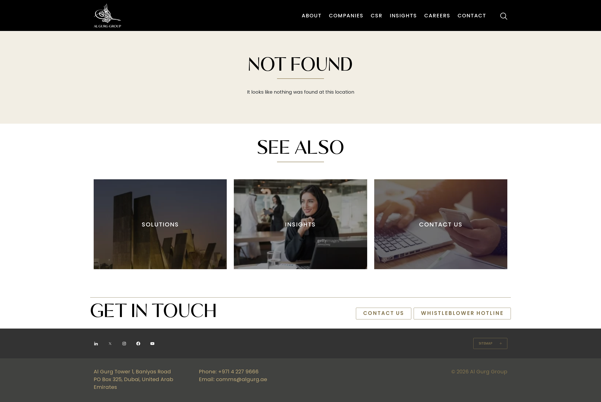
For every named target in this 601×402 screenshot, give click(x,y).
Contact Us (383, 313)
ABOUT (312, 15)
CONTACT (472, 15)
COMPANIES (346, 15)
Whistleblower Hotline (462, 313)
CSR (376, 15)
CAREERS (437, 15)
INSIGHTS (403, 15)
